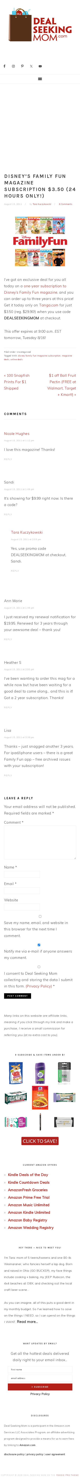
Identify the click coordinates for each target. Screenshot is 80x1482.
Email (10, 883)
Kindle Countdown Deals (29, 1182)
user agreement (55, 1454)
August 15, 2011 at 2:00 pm (19, 669)
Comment (14, 822)
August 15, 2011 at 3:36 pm (19, 737)
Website (11, 900)
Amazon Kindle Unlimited (29, 1212)
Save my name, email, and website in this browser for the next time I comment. (36, 929)
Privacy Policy (40, 1394)
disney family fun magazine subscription (39, 355)
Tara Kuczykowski (27, 532)
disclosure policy (14, 1454)
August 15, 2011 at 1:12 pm (19, 440)
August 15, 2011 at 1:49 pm (19, 489)
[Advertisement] (40, 126)
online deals (17, 359)
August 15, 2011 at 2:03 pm (26, 539)
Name (10, 867)
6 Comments (65, 204)
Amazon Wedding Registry (31, 1227)
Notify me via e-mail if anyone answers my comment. (38, 954)
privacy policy (35, 1454)
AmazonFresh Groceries (28, 1190)
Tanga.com (49, 305)
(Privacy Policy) (39, 986)
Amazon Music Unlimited (29, 1205)
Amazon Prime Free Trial (29, 1197)
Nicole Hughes (17, 433)
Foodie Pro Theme (67, 1475)
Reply (8, 459)
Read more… (27, 1321)
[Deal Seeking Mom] (40, 43)
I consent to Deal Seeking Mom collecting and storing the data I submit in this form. (38, 979)
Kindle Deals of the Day (28, 1174)
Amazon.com (28, 1445)
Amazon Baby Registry (27, 1220)
